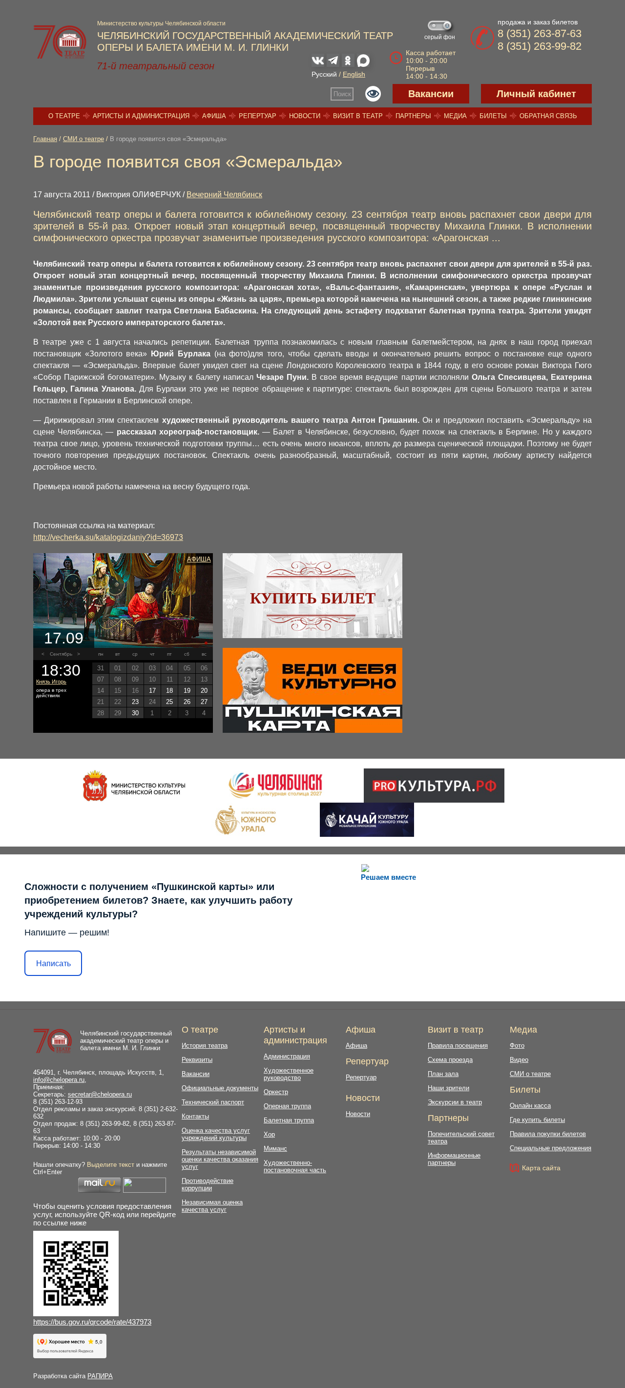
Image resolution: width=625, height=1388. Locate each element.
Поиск (342, 94)
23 (135, 701)
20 (204, 690)
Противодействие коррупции (207, 1184)
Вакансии (431, 93)
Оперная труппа (287, 1106)
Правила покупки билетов (548, 1134)
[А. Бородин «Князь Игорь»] (123, 600)
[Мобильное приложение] (367, 820)
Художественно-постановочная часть (295, 1166)
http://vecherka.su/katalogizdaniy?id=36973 (108, 537)
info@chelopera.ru (58, 1079)
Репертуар (257, 116)
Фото (517, 1045)
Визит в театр (358, 116)
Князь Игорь (51, 681)
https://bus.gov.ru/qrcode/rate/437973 (92, 1322)
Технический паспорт (213, 1102)
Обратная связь (548, 116)
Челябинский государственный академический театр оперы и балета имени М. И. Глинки (126, 1041)
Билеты (493, 116)
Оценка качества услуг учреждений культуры (216, 1134)
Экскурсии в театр (455, 1102)
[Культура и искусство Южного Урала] (246, 820)
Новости (304, 116)
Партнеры (413, 116)
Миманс (275, 1148)
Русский (324, 74)
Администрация (287, 1056)
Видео (519, 1059)
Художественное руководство (288, 1074)
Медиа (455, 116)
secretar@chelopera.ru (100, 1094)
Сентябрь (61, 654)
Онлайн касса (530, 1105)
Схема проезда (450, 1059)
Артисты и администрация (141, 116)
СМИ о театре (83, 139)
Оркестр (276, 1092)
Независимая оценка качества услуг (212, 1206)
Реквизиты (197, 1059)
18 (169, 690)
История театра (205, 1045)
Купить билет (312, 598)
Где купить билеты (537, 1119)
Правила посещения (458, 1045)
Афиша (214, 116)
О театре (64, 116)
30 (135, 713)
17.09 (63, 638)
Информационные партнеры (454, 1159)
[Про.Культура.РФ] (434, 785)
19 (187, 690)
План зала (443, 1073)
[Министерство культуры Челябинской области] (134, 785)
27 (204, 701)
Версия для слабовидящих (373, 94)
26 (187, 701)
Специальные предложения (550, 1148)
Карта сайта (541, 1168)
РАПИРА (100, 1376)
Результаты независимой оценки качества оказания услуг (220, 1159)
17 (152, 690)
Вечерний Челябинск (224, 194)
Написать (53, 963)
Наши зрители (448, 1088)
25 (169, 701)
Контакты (195, 1116)
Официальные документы (220, 1088)
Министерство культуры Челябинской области (161, 23)
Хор (269, 1134)
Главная (45, 139)
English (354, 74)
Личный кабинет (536, 93)
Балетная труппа (289, 1120)
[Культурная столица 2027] (275, 785)
